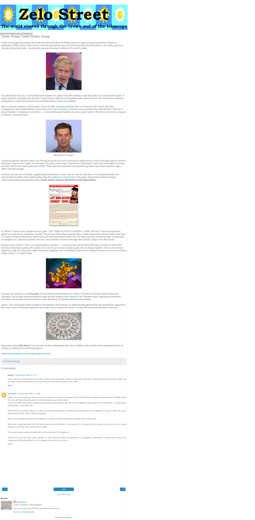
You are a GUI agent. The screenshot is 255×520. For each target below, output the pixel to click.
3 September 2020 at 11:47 (26, 375)
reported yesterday (65, 106)
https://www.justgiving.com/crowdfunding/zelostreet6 (25, 354)
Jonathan (12, 394)
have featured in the (73, 296)
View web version (63, 494)
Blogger (69, 517)
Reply (10, 385)
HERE (42, 166)
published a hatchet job (63, 177)
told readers (116, 96)
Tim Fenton (21, 502)
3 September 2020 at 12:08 (28, 394)
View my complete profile (24, 512)
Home (64, 489)
